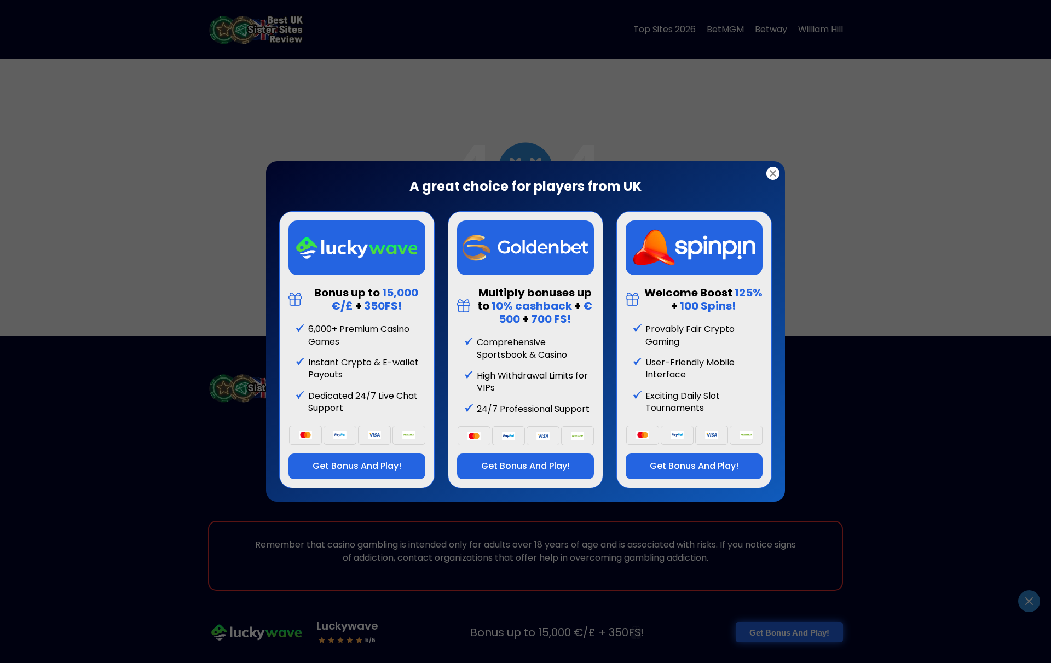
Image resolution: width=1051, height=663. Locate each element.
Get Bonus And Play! (357, 466)
